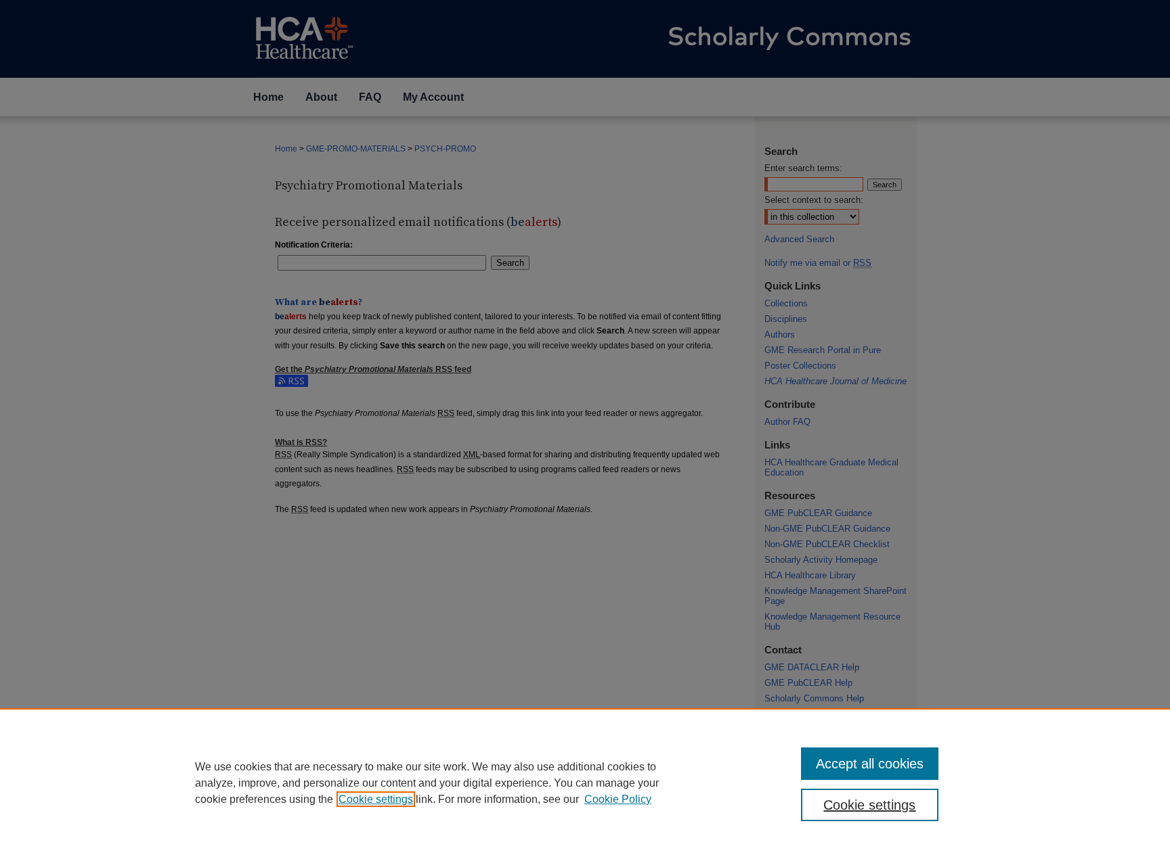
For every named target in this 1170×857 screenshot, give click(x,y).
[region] (585, 782)
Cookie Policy (617, 799)
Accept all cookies (870, 763)
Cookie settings (376, 799)
